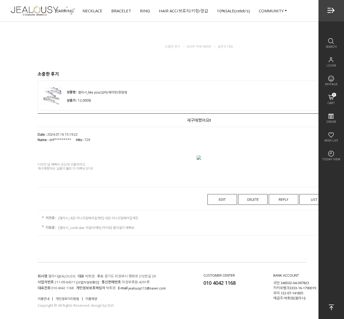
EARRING (65, 10)
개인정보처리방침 (67, 298)
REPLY (283, 199)
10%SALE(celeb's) (233, 10)
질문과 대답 (225, 46)
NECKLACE (92, 10)
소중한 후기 (172, 46)
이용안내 (43, 298)
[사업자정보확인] (87, 282)
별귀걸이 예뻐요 (123, 227)
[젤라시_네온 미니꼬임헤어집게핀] (81, 218)
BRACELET (121, 10)
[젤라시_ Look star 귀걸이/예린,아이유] (85, 227)
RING (145, 10)
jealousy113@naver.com (147, 288)
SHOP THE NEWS (199, 46)
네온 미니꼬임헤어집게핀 (121, 218)
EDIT (222, 199)
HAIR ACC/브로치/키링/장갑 (183, 10)
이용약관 (91, 298)
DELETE (253, 199)
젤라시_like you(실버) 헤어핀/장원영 (102, 92)
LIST (314, 199)
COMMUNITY (271, 10)
